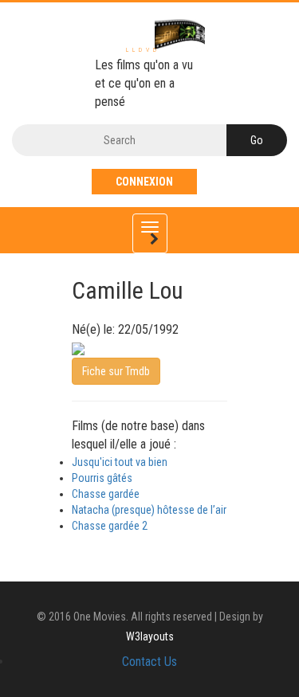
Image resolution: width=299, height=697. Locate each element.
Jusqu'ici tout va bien (119, 462)
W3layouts (150, 636)
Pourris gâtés (102, 478)
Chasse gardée (106, 494)
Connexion (144, 181)
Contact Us (149, 661)
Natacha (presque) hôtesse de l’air (149, 509)
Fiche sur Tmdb (116, 371)
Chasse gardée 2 (110, 525)
